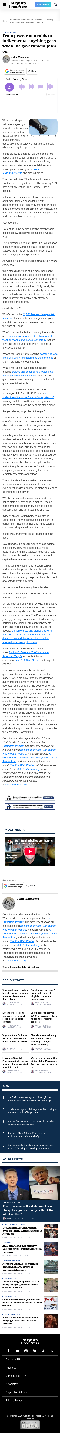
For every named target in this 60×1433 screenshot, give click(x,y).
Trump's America (12, 1261)
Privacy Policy (14, 1400)
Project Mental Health (18, 1392)
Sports (7, 1243)
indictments (15, 173)
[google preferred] (15, 71)
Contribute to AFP (16, 1375)
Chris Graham (13, 1003)
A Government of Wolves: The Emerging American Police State (29, 757)
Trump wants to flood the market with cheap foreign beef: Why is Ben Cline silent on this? (29, 1210)
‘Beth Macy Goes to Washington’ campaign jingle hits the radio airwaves (20, 1320)
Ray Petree (7, 1255)
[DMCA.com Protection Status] (30, 1425)
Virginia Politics (12, 1202)
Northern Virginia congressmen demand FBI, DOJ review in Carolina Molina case (20, 1266)
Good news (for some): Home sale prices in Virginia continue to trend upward (22, 1302)
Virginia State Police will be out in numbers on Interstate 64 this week (15, 1038)
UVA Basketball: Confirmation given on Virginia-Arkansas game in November (22, 1230)
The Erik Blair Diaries (22, 765)
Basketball (9, 1225)
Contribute (43, 4)
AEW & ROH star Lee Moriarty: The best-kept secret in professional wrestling (22, 1248)
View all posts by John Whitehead (21, 967)
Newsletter (12, 1384)
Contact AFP (13, 1359)
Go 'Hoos (20, 1225)
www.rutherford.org (16, 784)
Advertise (11, 1367)
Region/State (10, 32)
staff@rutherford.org (28, 769)
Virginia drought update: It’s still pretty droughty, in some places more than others (20, 1284)
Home (5, 21)
